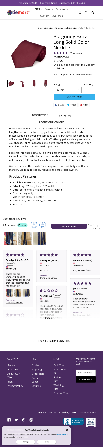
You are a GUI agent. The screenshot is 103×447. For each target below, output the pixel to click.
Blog (10, 381)
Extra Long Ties (52, 28)
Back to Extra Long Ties (53, 340)
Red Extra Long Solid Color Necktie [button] (82, 315)
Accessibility (64, 412)
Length (58, 84)
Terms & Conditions (47, 412)
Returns (36, 385)
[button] (61, 53)
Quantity (88, 84)
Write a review (69, 226)
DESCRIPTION (40, 114)
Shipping (37, 369)
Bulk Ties (59, 365)
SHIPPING (65, 115)
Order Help (38, 373)
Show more (50, 318)
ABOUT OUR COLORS (51, 122)
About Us (12, 369)
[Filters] (91, 226)
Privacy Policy (15, 385)
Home (41, 28)
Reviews (11, 365)
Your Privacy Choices (86, 412)
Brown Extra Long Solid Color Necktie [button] (48, 277)
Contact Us (38, 365)
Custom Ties (61, 393)
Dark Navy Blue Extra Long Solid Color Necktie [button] (15, 302)
